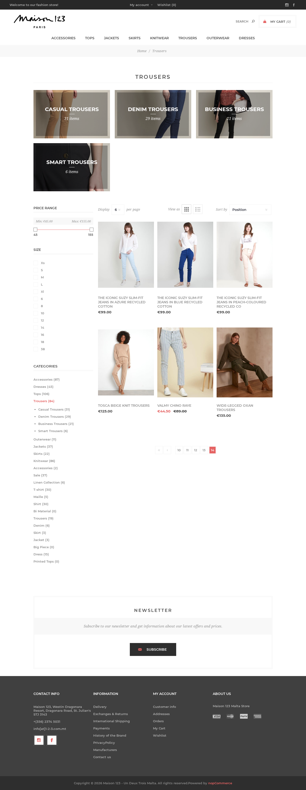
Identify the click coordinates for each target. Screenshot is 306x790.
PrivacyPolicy (104, 743)
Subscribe (157, 649)
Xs (43, 263)
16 (42, 335)
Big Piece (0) (43, 547)
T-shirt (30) (42, 489)
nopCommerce (220, 783)
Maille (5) (40, 497)
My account (139, 5)
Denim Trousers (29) (54, 416)
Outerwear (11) (44, 439)
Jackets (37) (43, 446)
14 (42, 327)
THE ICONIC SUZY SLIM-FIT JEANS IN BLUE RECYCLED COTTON (179, 302)
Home (142, 51)
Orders (158, 721)
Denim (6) (41, 525)
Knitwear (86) (44, 461)
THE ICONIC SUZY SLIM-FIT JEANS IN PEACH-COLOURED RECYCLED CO (241, 302)
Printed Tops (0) (46, 561)
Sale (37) (40, 475)
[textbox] (237, 21)
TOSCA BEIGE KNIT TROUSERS (124, 405)
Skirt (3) (39, 533)
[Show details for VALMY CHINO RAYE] (185, 362)
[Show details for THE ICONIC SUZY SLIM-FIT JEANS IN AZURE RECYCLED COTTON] (126, 255)
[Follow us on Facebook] (51, 740)
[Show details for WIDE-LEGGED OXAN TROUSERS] (245, 362)
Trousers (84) (44, 401)
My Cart (159, 728)
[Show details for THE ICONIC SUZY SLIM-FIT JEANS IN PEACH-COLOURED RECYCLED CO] (245, 255)
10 (42, 313)
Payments (101, 728)
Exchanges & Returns (110, 714)
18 (42, 342)
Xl (42, 291)
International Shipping (111, 721)
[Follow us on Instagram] (39, 740)
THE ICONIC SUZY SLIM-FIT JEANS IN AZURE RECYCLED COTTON (122, 302)
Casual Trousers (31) (54, 409)
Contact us (102, 757)
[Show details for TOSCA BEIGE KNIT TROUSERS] (126, 362)
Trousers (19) (43, 518)
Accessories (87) (46, 379)
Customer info (164, 707)
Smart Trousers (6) (53, 431)
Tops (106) (41, 394)
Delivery (100, 707)
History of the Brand (109, 735)
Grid (186, 209)
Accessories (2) (45, 468)
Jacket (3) (41, 540)
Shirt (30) (41, 504)
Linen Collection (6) (49, 482)
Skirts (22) (41, 454)
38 (43, 349)
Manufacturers (105, 750)
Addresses (161, 714)
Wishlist (159, 735)
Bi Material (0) (44, 511)
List (197, 209)
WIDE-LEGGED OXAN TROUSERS (235, 407)
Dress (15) (41, 554)
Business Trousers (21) (56, 424)
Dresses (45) (43, 387)
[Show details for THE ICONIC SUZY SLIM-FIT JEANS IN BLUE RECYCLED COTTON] (185, 255)
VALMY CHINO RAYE (174, 405)
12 (42, 320)
